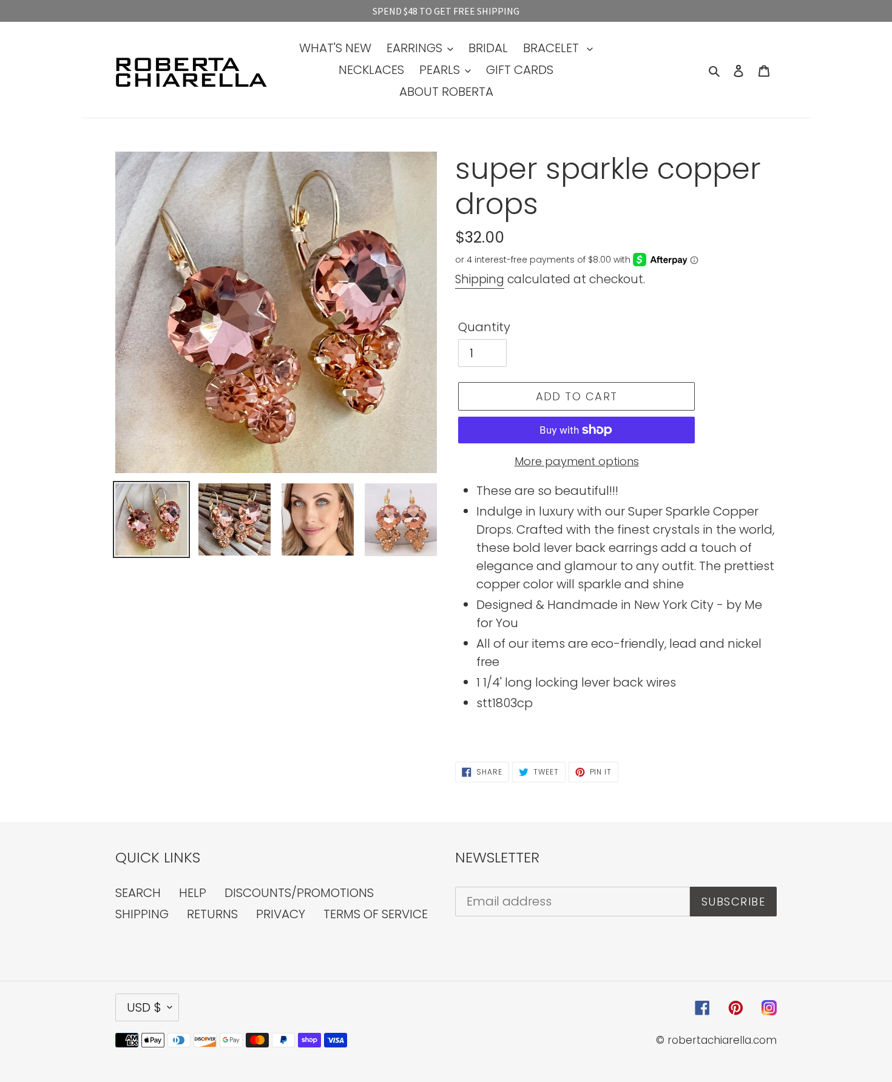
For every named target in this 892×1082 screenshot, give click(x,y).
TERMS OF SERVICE (375, 914)
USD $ (144, 1007)
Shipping (479, 279)
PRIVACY (280, 914)
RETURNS (212, 914)
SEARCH (138, 892)
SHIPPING (142, 914)
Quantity (484, 326)
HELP (192, 892)
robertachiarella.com (722, 1040)
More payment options (577, 461)
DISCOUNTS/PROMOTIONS (299, 892)
